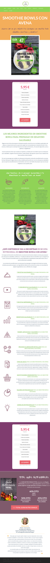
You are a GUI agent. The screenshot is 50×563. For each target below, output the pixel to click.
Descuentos (25, 559)
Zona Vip (20, 559)
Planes (8, 559)
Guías (11, 559)
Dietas (14, 559)
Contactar (38, 559)
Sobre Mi (33, 559)
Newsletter (29, 559)
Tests (17, 559)
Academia (4, 559)
